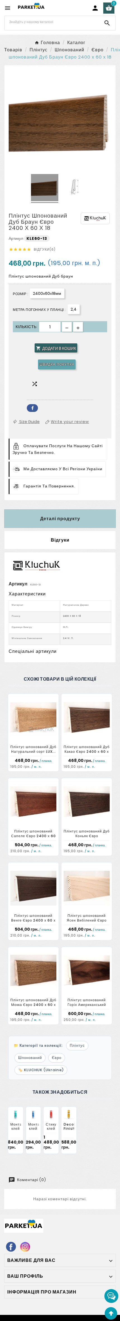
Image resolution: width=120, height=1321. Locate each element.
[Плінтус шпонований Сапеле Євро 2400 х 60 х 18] (33, 804)
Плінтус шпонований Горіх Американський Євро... (87, 1005)
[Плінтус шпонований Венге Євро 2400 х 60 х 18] (33, 888)
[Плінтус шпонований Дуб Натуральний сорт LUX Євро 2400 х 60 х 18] (33, 719)
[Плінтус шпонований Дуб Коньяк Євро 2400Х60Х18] (87, 804)
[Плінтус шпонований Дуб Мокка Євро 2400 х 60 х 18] (33, 972)
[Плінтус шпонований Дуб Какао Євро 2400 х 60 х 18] (87, 719)
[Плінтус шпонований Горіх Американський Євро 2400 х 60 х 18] (87, 972)
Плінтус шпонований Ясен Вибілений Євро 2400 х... (87, 920)
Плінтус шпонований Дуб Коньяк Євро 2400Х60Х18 (87, 836)
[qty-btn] (78, 327)
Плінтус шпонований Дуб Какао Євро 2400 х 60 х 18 (87, 751)
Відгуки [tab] (60, 540)
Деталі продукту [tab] (60, 518)
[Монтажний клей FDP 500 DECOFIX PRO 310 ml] (33, 1114)
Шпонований (30, 1057)
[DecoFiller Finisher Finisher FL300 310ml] (69, 1114)
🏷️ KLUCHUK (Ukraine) (41, 1070)
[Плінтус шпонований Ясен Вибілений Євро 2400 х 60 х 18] (87, 888)
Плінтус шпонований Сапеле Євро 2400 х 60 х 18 (33, 836)
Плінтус (77, 1045)
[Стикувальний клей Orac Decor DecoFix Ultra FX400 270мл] (51, 1114)
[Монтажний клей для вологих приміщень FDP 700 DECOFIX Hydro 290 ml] (15, 1114)
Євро (56, 1057)
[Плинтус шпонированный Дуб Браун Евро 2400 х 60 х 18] (44, 188)
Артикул (16, 238)
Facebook (32, 408)
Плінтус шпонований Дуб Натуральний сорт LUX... (33, 749)
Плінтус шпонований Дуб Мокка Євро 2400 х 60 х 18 (33, 1005)
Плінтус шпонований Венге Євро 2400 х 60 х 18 (33, 920)
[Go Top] (111, 1313)
